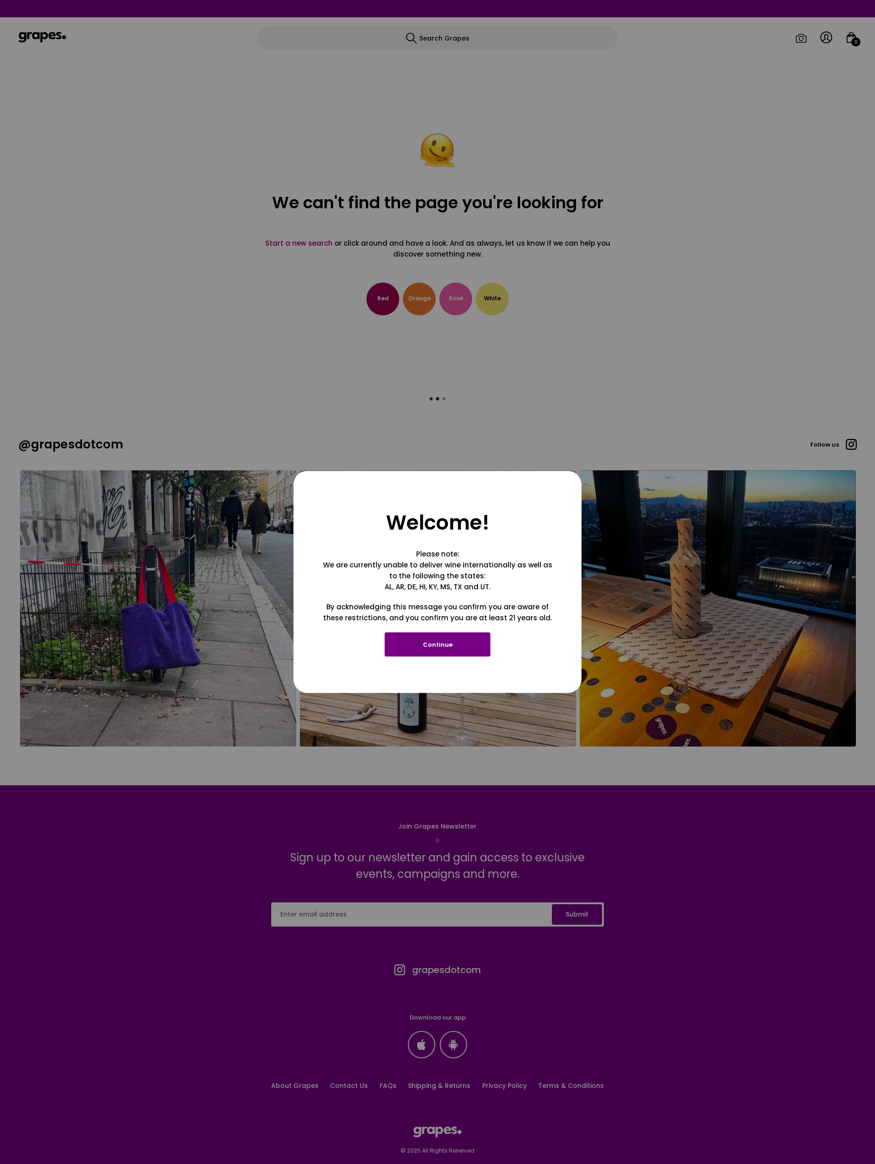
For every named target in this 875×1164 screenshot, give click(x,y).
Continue (438, 644)
